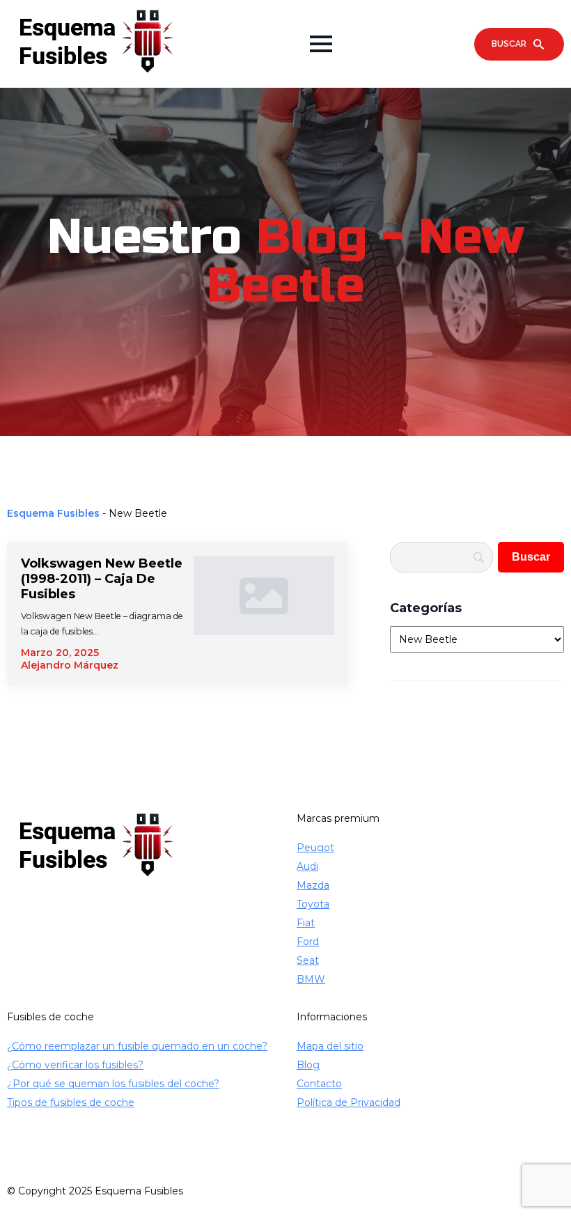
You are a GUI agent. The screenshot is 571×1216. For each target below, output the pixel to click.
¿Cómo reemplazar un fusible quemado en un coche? (137, 1046)
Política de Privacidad (348, 1102)
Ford (308, 941)
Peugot (315, 847)
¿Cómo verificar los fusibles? (75, 1065)
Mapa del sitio (330, 1046)
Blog (308, 1065)
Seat (308, 960)
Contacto (319, 1083)
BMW (311, 979)
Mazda (313, 885)
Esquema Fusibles (53, 513)
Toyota (313, 904)
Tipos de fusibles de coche (70, 1102)
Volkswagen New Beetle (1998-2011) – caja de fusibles (101, 579)
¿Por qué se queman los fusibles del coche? (113, 1083)
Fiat (306, 923)
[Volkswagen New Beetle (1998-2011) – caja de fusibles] (264, 613)
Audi (307, 866)
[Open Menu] (321, 44)
